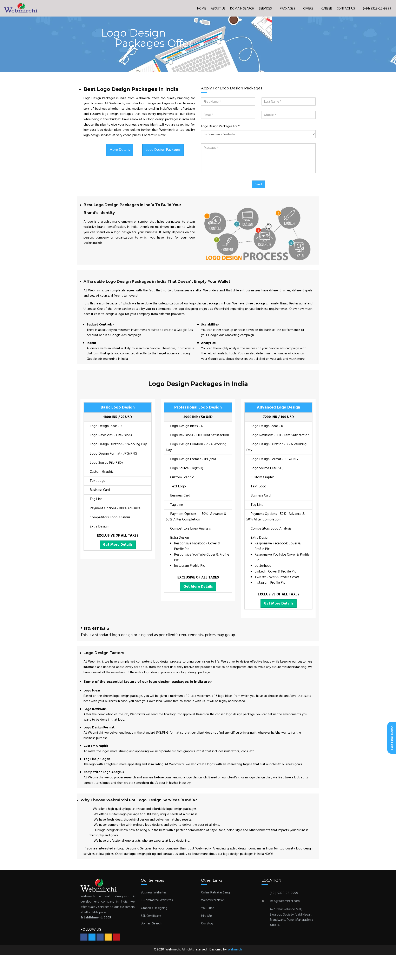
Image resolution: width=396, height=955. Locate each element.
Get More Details (117, 545)
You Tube (207, 908)
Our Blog (207, 923)
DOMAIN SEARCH (242, 8)
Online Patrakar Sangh (216, 892)
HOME (201, 8)
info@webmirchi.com (285, 901)
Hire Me (206, 916)
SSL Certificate (151, 916)
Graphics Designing (154, 908)
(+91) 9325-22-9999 (376, 8)
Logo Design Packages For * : (221, 126)
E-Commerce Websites (157, 900)
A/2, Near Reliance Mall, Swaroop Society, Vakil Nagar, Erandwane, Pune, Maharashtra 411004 (291, 917)
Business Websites (154, 892)
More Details (120, 150)
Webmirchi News (213, 900)
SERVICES (266, 8)
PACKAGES (288, 8)
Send (258, 184)
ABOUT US (218, 8)
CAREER (326, 8)
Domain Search (151, 923)
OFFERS (308, 8)
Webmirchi (234, 949)
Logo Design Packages (163, 150)
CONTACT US (346, 8)
